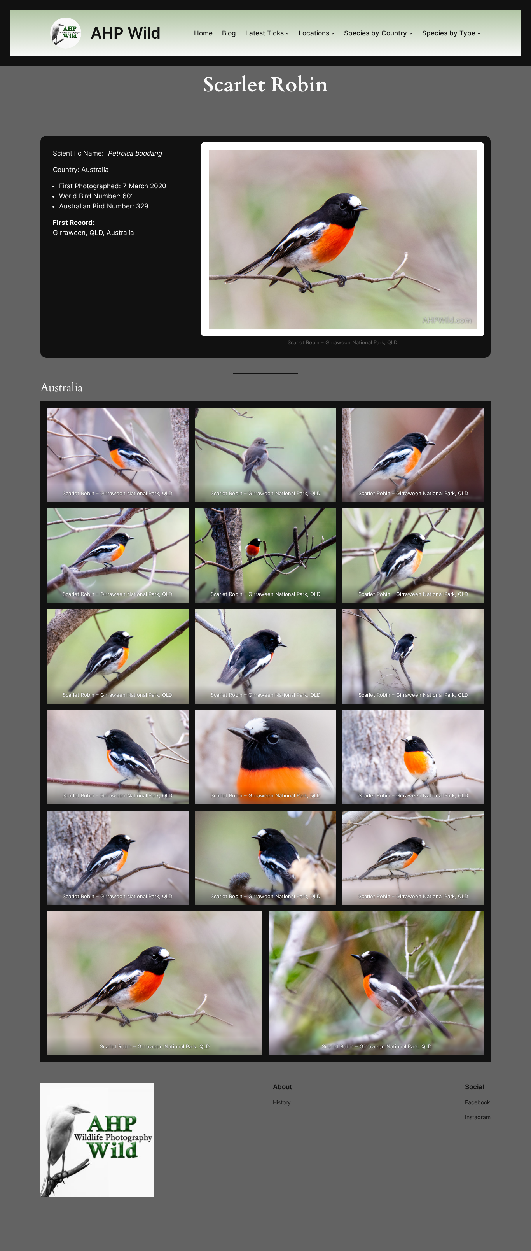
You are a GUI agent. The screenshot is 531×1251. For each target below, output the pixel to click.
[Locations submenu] (333, 33)
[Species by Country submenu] (411, 33)
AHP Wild (126, 32)
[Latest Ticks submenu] (287, 33)
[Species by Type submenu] (479, 33)
